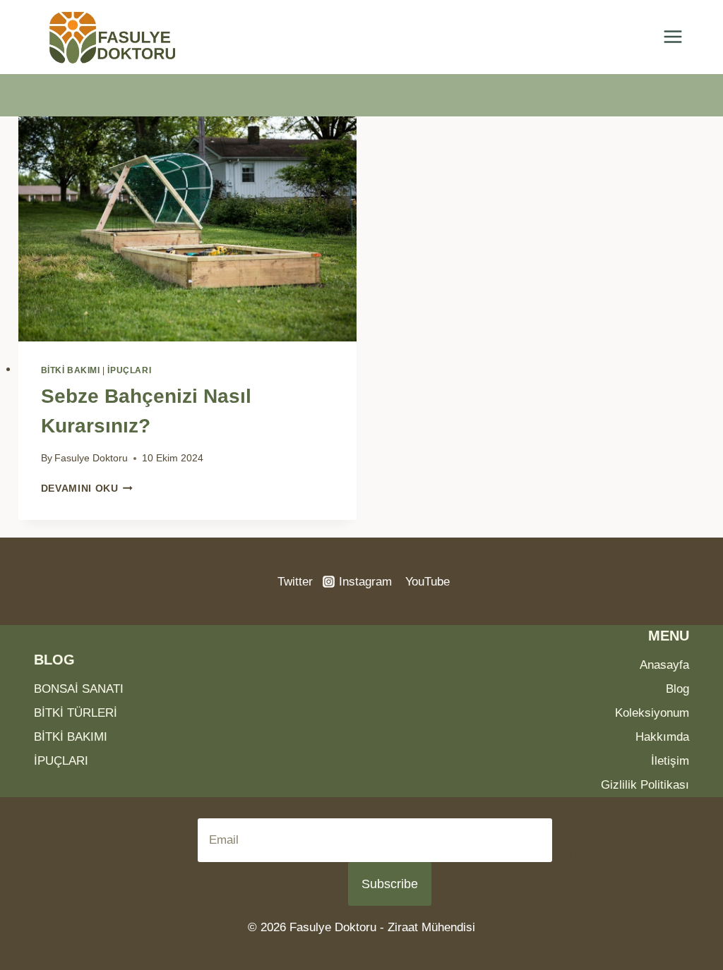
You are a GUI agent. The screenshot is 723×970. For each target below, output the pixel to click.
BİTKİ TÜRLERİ (75, 713)
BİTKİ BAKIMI (70, 370)
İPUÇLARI (129, 370)
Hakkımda (662, 737)
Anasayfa (664, 665)
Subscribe (390, 884)
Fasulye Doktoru (91, 458)
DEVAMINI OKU (87, 488)
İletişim (670, 761)
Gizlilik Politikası (645, 785)
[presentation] (187, 229)
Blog (677, 689)
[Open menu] (672, 37)
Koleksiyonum (652, 713)
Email (573, 852)
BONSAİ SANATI (79, 689)
